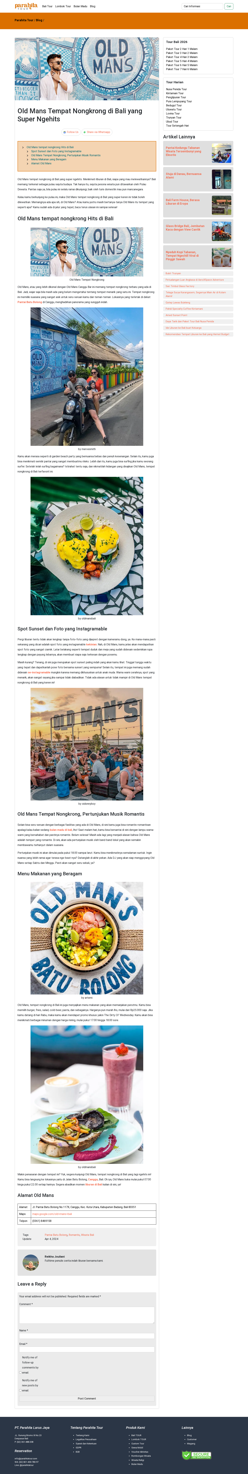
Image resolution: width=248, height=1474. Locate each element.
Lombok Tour (63, 6)
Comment (26, 1304)
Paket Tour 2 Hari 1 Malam (182, 49)
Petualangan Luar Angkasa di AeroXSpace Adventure (195, 279)
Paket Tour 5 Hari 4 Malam (182, 61)
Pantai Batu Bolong (30, 302)
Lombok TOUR (138, 1439)
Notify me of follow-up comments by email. (30, 1365)
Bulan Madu (80, 6)
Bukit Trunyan (173, 273)
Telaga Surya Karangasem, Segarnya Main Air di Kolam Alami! (196, 294)
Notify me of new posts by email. (30, 1385)
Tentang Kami (82, 1435)
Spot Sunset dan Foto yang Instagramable (56, 151)
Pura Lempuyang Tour (179, 101)
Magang (191, 1443)
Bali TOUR (136, 1435)
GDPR (78, 1447)
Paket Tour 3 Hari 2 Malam (182, 53)
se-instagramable (39, 672)
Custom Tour (137, 1443)
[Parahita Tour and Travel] (26, 6)
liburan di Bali (93, 1184)
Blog (92, 6)
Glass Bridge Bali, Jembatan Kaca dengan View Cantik (185, 227)
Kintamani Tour (175, 93)
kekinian (91, 644)
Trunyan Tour (173, 117)
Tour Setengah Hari (177, 125)
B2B (78, 1452)
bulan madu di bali (61, 829)
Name (23, 1330)
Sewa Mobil (137, 1447)
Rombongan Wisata (141, 1456)
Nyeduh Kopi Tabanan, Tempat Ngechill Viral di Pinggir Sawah (182, 255)
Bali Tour (47, 6)
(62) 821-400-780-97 (28, 1462)
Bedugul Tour (174, 105)
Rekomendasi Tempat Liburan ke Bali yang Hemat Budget (197, 334)
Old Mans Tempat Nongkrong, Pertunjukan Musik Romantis (66, 155)
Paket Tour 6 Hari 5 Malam (182, 65)
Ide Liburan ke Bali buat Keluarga (183, 327)
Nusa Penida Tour (176, 89)
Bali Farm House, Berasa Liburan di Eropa (183, 201)
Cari (229, 6)
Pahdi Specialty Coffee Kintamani (184, 308)
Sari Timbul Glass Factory (180, 286)
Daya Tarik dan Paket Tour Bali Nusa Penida (190, 321)
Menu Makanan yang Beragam (48, 159)
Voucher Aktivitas (139, 1452)
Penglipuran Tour (176, 97)
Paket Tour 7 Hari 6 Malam (182, 69)
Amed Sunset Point (176, 315)
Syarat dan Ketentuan (86, 1443)
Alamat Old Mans (41, 163)
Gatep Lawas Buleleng (178, 302)
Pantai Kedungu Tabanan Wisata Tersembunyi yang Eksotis (183, 151)
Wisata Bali (87, 1235)
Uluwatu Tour (174, 109)
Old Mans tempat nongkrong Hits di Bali (50, 147)
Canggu (93, 1179)
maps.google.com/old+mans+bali (52, 1214)
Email (23, 1344)
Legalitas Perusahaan (86, 1439)
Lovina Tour (173, 113)
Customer (192, 1439)
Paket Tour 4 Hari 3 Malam (182, 57)
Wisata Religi (137, 1460)
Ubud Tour (172, 121)
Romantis (74, 1235)
